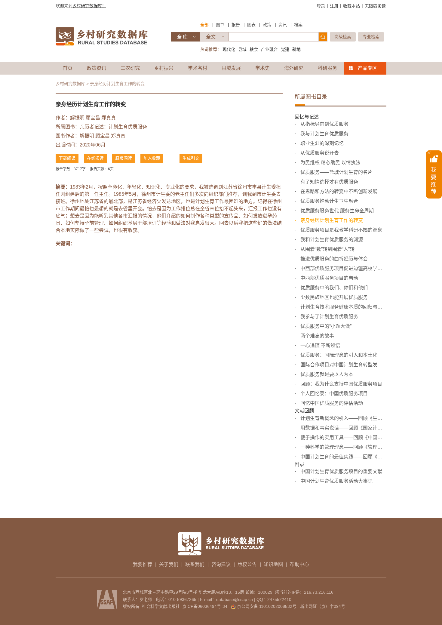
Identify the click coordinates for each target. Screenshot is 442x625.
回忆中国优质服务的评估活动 (331, 403)
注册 (334, 6)
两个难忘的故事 (316, 335)
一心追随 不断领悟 (319, 345)
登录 (321, 6)
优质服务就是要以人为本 (326, 374)
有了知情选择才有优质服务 (328, 181)
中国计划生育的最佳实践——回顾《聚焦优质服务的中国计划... (342, 456)
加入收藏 (151, 158)
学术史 (262, 68)
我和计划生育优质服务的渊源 (331, 239)
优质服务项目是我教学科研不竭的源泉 (340, 229)
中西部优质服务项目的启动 (328, 278)
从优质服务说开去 (319, 152)
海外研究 (293, 68)
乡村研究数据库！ (89, 5)
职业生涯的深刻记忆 (321, 143)
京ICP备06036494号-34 (204, 606)
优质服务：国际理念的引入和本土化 (338, 355)
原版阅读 (123, 158)
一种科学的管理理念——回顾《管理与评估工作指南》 (342, 447)
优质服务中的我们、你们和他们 (333, 287)
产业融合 (269, 49)
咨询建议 (221, 564)
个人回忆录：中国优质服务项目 (333, 393)
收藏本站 (351, 6)
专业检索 (371, 36)
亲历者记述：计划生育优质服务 (113, 126)
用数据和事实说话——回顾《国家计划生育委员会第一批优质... (342, 427)
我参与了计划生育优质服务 (328, 316)
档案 (298, 24)
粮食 (254, 49)
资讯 (282, 24)
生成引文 (191, 158)
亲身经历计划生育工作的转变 (331, 220)
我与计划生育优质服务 (323, 133)
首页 (67, 68)
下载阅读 (67, 158)
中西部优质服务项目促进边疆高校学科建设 (342, 268)
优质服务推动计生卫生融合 (328, 201)
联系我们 (194, 564)
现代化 (229, 49)
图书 (220, 24)
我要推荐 (142, 564)
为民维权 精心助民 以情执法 (330, 162)
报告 (236, 24)
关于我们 (168, 564)
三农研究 (130, 68)
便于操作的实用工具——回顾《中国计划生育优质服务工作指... (342, 437)
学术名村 (197, 68)
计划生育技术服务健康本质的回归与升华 (342, 306)
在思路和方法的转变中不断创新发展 (338, 191)
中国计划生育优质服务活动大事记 (336, 481)
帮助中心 (299, 564)
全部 (204, 24)
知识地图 (273, 564)
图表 (251, 24)
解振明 (77, 117)
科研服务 (327, 68)
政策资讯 (96, 68)
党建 (285, 49)
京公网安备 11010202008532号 (266, 606)
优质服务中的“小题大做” (325, 326)
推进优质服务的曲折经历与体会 (333, 258)
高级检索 (342, 36)
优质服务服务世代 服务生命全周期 (336, 210)
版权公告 (247, 564)
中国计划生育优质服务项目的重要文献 (340, 471)
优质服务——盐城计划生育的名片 (336, 172)
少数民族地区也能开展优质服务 (333, 297)
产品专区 (367, 68)
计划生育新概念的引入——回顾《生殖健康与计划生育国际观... (342, 418)
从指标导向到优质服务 (323, 124)
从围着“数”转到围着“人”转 (327, 249)
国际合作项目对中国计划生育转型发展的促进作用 (342, 364)
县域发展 (231, 68)
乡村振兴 (163, 68)
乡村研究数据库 (70, 83)
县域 (242, 49)
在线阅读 (95, 158)
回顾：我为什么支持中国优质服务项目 (340, 383)
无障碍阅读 (375, 6)
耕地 (296, 49)
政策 (267, 24)
